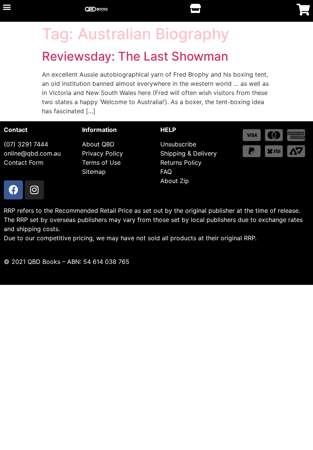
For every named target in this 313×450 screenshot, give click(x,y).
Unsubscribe (178, 144)
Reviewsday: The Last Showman (135, 56)
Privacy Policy (102, 153)
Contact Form (24, 162)
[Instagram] (34, 189)
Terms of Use (101, 162)
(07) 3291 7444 (26, 144)
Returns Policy (181, 162)
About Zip (174, 181)
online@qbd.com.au (32, 153)
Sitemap (94, 171)
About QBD (98, 144)
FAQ (166, 171)
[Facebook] (13, 189)
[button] (6, 6)
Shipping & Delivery (188, 153)
